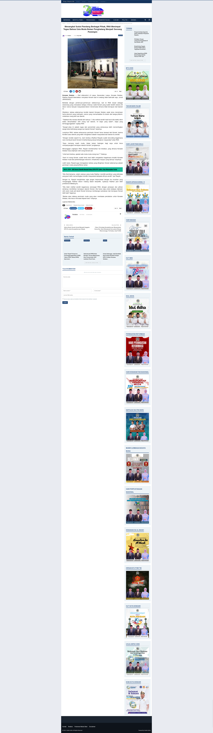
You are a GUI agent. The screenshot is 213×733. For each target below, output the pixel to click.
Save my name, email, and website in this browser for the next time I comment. (80, 299)
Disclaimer (102, 1)
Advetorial (67, 240)
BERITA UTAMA (78, 20)
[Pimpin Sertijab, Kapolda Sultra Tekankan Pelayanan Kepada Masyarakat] (129, 34)
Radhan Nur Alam (89, 205)
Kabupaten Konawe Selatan (79, 205)
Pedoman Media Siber (93, 1)
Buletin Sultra (147, 730)
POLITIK (124, 20)
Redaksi (84, 1)
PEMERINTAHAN (104, 20)
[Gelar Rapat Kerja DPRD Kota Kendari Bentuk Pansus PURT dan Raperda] (129, 55)
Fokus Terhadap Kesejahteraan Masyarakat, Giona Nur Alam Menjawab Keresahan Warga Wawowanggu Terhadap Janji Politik (107, 229)
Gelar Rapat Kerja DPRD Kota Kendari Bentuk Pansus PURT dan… (140, 55)
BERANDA (66, 20)
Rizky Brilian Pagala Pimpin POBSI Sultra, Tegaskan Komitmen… (140, 48)
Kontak (77, 1)
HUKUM (115, 20)
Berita (105, 240)
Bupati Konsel (69, 205)
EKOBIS (133, 20)
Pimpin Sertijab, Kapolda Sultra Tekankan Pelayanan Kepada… (141, 33)
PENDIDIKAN (90, 20)
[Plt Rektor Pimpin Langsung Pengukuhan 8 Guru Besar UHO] (129, 41)
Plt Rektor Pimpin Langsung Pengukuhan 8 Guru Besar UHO (141, 41)
